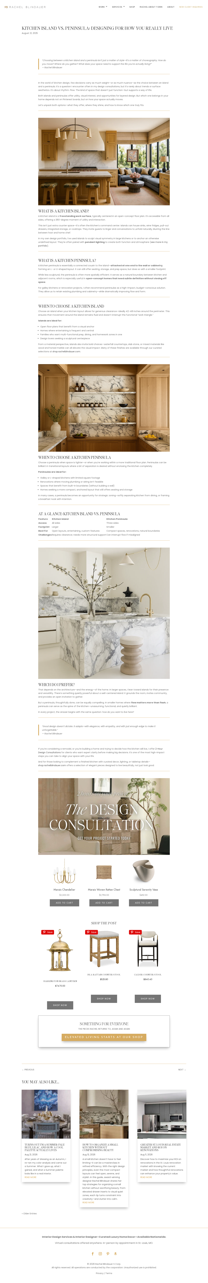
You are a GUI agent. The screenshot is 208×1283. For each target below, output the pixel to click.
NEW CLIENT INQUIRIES (191, 7)
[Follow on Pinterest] (108, 1254)
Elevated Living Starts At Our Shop (104, 1037)
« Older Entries (29, 1213)
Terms (108, 1273)
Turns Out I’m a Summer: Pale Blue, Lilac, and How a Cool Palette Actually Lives (45, 1147)
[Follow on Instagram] (100, 1254)
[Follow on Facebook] (92, 1254)
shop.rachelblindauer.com (66, 351)
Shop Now (60, 1005)
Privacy (100, 1273)
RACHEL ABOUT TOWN (151, 7)
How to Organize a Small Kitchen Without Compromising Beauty (100, 1147)
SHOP (132, 7)
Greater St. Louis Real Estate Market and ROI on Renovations (160, 1147)
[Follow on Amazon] (115, 1254)
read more (30, 1177)
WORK (102, 7)
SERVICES (117, 7)
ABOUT (171, 7)
